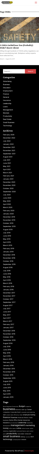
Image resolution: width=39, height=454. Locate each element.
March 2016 (7, 359)
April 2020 (7, 204)
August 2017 (7, 305)
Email (21, 415)
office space (12, 428)
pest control (30, 431)
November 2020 (9, 185)
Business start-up (21, 409)
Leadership (7, 103)
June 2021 (7, 163)
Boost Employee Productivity (10, 406)
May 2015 (6, 391)
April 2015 (7, 394)
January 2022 (8, 144)
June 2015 (7, 388)
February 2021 (8, 176)
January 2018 (8, 290)
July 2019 (6, 233)
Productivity (7, 116)
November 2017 (9, 296)
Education (6, 88)
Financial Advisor (23, 417)
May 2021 (6, 166)
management (18, 425)
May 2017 (6, 315)
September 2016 (9, 340)
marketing (30, 425)
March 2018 (7, 283)
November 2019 (9, 220)
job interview (13, 422)
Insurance (7, 100)
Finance (6, 94)
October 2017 (8, 299)
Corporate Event (15, 412)
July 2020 (7, 195)
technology (7, 439)
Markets (6, 113)
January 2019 (8, 252)
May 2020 (7, 201)
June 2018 (7, 274)
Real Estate (7, 119)
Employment (7, 91)
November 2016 (9, 334)
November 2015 (9, 372)
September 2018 (9, 264)
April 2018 (7, 280)
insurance (6, 423)
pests (4, 434)
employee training (29, 415)
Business (6, 84)
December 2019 (9, 217)
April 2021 (7, 169)
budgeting (28, 406)
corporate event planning (28, 412)
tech (32, 437)
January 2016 (8, 365)
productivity (11, 433)
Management (8, 110)
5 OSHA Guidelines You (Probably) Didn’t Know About (16, 46)
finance (6, 417)
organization (13, 431)
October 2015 (8, 375)
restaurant (28, 434)
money (6, 428)
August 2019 (7, 230)
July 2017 (6, 309)
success (28, 436)
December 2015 (9, 369)
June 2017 (7, 312)
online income (25, 428)
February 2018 (8, 286)
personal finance (21, 431)
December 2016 (9, 331)
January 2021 (8, 179)
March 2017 (7, 321)
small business (11, 436)
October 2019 (8, 223)
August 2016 (7, 343)
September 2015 (9, 378)
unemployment (17, 439)
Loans (5, 107)
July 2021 (6, 160)
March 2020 (7, 207)
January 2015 (8, 397)
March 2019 (7, 245)
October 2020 (8, 188)
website (23, 439)
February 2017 (8, 324)
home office (13, 420)
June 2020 (7, 198)
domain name (9, 415)
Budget (22, 406)
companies (6, 412)
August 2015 (7, 381)
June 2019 (7, 236)
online (18, 428)
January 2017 (8, 328)
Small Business (8, 122)
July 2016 (6, 346)
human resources (24, 420)
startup (23, 436)
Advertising (7, 81)
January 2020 (8, 214)
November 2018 (9, 258)
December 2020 (9, 182)
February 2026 (8, 135)
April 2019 (7, 242)
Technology (7, 126)
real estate (20, 434)
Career (29, 409)
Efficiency (16, 415)
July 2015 (6, 384)
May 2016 (6, 353)
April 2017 (7, 318)
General (6, 97)
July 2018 (6, 271)
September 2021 (9, 154)
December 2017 (9, 293)
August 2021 (7, 157)
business (9, 409)
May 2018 (6, 277)
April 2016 (7, 356)
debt (4, 415)
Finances (13, 417)
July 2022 (6, 141)
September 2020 (9, 192)
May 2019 (6, 239)
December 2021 (9, 147)
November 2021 (9, 150)
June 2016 (7, 350)
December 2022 (9, 138)
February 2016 (8, 362)
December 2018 (9, 255)
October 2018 (8, 261)
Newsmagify (29, 451)
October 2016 (8, 337)
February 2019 (8, 248)
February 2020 (8, 211)
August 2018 (7, 267)
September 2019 (9, 226)
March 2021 (7, 173)
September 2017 (9, 302)
